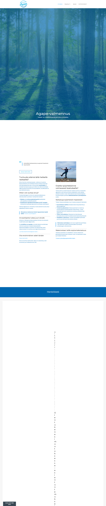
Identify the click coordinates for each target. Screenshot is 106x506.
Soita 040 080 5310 (9, 503)
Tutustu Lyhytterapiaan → (30, 213)
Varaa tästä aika (25, 172)
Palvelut (67, 4)
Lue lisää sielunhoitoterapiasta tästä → (29, 231)
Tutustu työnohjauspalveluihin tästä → (66, 238)
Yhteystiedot (83, 4)
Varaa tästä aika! (23, 238)
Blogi (74, 4)
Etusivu (60, 4)
